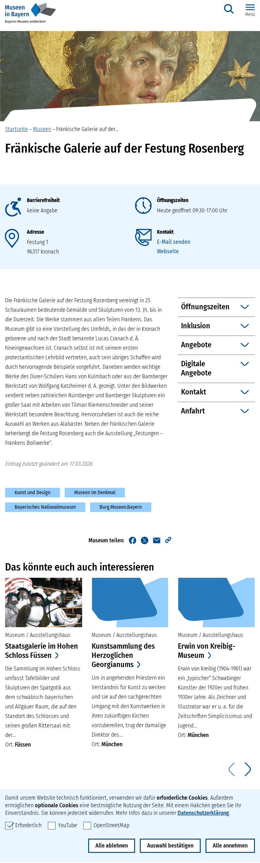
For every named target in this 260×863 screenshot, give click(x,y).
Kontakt (165, 232)
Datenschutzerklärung (203, 812)
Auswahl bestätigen (170, 845)
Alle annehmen (230, 845)
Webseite (168, 251)
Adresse (35, 232)
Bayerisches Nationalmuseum (45, 507)
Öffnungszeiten (172, 200)
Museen (42, 129)
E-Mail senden (173, 241)
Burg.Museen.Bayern (121, 507)
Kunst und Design (32, 492)
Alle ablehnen (111, 845)
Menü (250, 14)
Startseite (16, 129)
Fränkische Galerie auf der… (87, 129)
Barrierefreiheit (43, 200)
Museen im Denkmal (94, 492)
